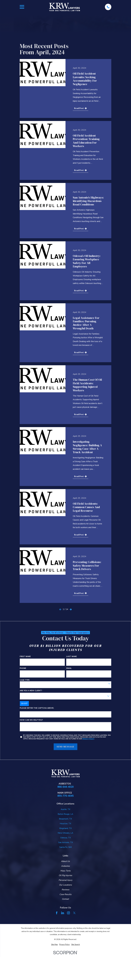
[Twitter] (74, 912)
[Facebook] (56, 912)
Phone (23, 668)
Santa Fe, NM (65, 847)
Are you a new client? (31, 690)
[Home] (64, 7)
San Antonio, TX (65, 842)
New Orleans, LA (65, 833)
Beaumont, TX (65, 818)
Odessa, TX (65, 837)
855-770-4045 (65, 796)
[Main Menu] (22, 7)
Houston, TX (65, 823)
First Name (25, 656)
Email (69, 668)
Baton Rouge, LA (65, 814)
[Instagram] (68, 912)
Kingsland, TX (65, 828)
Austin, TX (65, 809)
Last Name (71, 656)
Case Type (25, 680)
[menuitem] (54, 944)
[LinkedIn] (62, 912)
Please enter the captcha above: (37, 708)
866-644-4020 (65, 787)
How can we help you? (31, 720)
